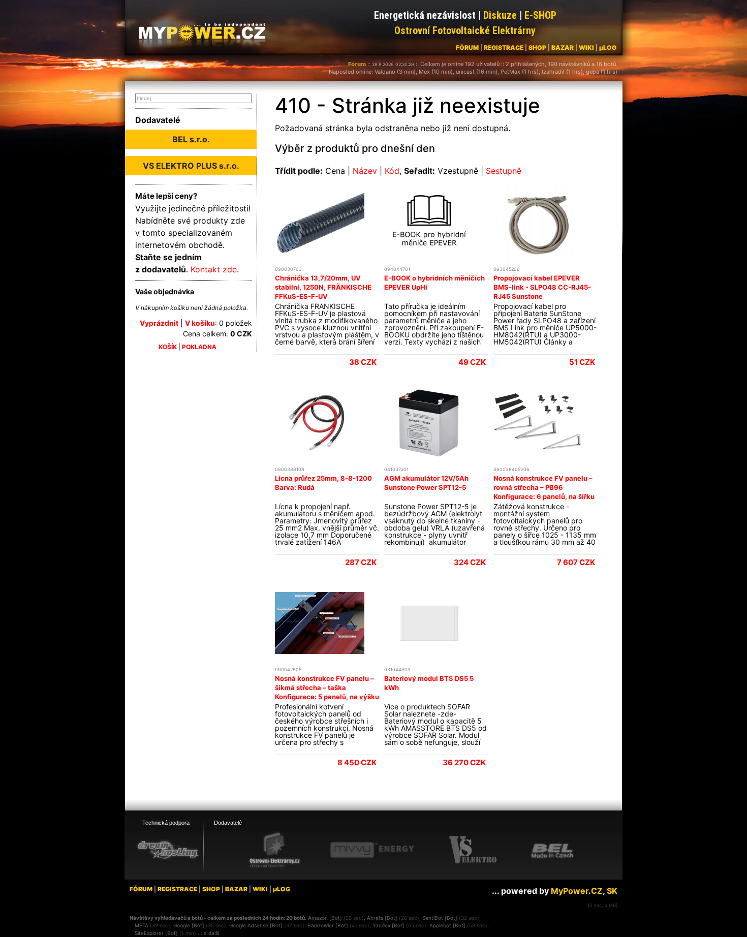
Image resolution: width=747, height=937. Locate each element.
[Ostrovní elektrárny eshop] (274, 850)
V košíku (200, 323)
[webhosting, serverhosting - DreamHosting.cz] (168, 849)
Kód (392, 171)
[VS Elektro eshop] (473, 850)
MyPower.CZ (577, 891)
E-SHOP (540, 15)
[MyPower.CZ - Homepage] (205, 31)
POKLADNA (199, 347)
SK (612, 891)
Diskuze (500, 15)
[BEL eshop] (552, 850)
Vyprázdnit (159, 323)
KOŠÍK (168, 347)
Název (365, 171)
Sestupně (503, 171)
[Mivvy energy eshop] (372, 849)
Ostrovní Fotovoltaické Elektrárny (465, 30)
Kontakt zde (214, 269)
